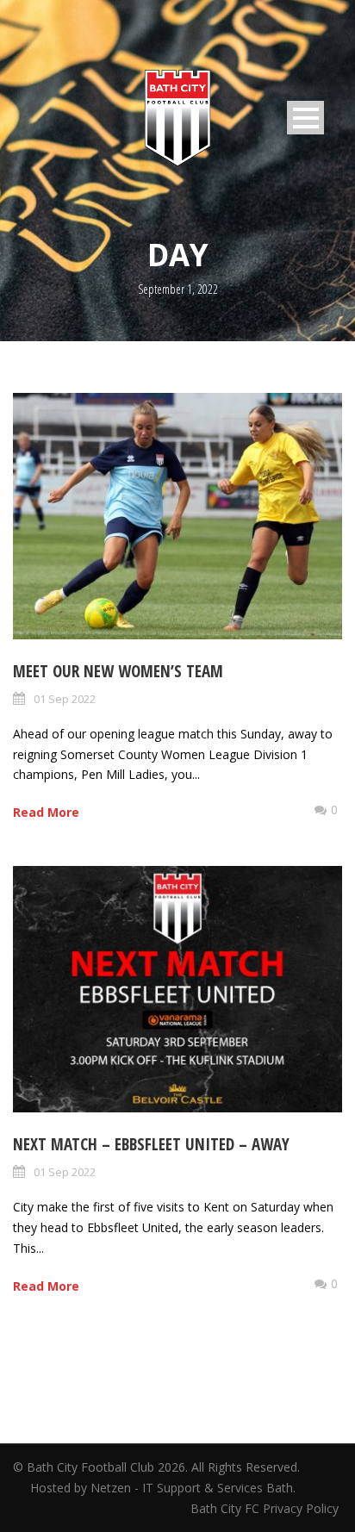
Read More (46, 812)
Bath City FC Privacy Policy (266, 1508)
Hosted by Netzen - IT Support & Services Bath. (163, 1487)
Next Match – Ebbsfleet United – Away (151, 1144)
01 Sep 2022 (65, 699)
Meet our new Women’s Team (118, 671)
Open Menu (305, 117)
